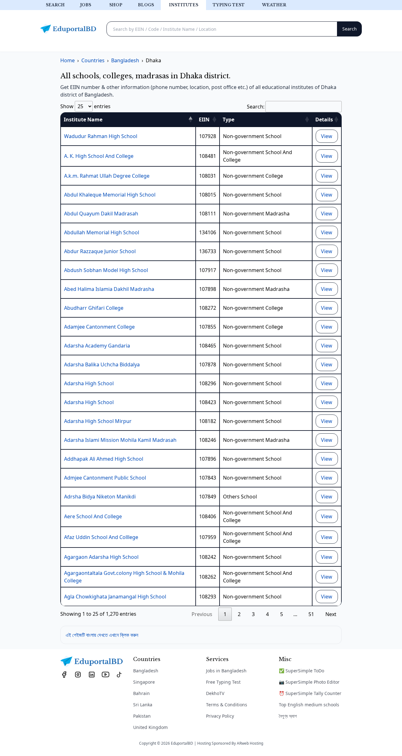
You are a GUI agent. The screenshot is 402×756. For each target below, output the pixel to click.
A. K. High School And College (98, 156)
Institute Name (83, 119)
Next (330, 614)
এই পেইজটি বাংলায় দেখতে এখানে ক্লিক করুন (102, 634)
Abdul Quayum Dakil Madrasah (101, 213)
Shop (115, 5)
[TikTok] (119, 674)
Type (228, 119)
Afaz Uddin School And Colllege (101, 537)
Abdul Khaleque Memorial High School (109, 194)
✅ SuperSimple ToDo (301, 671)
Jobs (85, 5)
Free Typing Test (223, 682)
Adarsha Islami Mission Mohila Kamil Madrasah (120, 439)
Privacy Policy (220, 716)
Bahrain (141, 693)
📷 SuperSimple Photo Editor (309, 682)
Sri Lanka (142, 705)
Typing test (229, 5)
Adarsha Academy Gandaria (97, 345)
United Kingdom (150, 727)
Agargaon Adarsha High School (101, 556)
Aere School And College (93, 516)
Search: (255, 106)
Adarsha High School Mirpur (98, 421)
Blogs (146, 5)
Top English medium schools (309, 705)
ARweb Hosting (250, 743)
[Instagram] (78, 674)
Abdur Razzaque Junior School (100, 251)
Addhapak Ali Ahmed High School (103, 458)
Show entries (85, 106)
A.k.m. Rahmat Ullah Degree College (106, 175)
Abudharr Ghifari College (93, 307)
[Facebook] (64, 674)
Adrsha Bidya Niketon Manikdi (100, 496)
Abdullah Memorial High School (101, 232)
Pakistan (142, 716)
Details (324, 119)
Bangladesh (145, 671)
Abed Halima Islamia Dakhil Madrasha (109, 289)
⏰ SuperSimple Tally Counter (310, 693)
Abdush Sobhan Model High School (106, 270)
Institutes (183, 5)
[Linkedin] (91, 674)
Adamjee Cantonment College (99, 326)
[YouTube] (105, 674)
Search (55, 5)
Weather (274, 5)
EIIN (204, 119)
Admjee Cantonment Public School (105, 477)
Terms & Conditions (226, 705)
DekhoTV (215, 693)
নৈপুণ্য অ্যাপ (288, 716)
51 (311, 614)
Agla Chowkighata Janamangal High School (115, 596)
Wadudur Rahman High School (100, 136)
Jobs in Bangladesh (226, 671)
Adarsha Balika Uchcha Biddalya (102, 364)
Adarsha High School (89, 383)
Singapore (144, 682)
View (326, 136)
